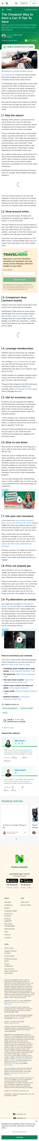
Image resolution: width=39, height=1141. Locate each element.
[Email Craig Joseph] (15, 773)
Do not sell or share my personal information (11, 971)
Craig (19, 770)
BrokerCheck (8, 1065)
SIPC (10, 1055)
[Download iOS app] (12, 881)
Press (6, 932)
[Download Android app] (26, 881)
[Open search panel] (16, 3)
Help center (25, 902)
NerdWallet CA (21, 1118)
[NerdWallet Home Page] (7, 3)
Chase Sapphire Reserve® (19, 688)
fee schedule (15, 1063)
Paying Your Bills (27, 708)
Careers (7, 908)
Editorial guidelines (8, 920)
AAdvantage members (23, 389)
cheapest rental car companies (17, 316)
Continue (19, 1137)
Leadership (8, 905)
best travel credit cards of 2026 (17, 665)
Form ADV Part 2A (26, 1058)
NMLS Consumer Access (11, 1002)
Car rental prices (8, 75)
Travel (9, 9)
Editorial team (9, 929)
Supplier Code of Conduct (10, 952)
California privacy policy (10, 960)
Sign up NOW (19, 279)
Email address (7, 270)
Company (7, 902)
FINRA (6, 1055)
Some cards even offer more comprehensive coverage (19, 543)
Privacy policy (9, 956)
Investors (7, 937)
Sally (19, 741)
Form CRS (17, 1058)
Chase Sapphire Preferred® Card (22, 671)
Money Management (10, 708)
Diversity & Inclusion (8, 915)
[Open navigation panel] (2, 3)
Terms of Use (30, 286)
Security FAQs (26, 905)
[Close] (36, 1121)
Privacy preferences (8, 965)
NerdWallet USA (21, 1114)
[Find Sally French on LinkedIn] (22, 743)
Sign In (24, 3)
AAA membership (21, 362)
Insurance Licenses (18, 1018)
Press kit (7, 934)
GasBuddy (17, 570)
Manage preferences (19, 1132)
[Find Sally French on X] (15, 743)
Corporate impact (10, 911)
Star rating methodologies (9, 925)
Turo (22, 606)
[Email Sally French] (19, 743)
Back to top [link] (8, 728)
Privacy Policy (11, 1060)
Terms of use (9, 948)
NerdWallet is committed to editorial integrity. (18, 71)
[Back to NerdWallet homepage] (3, 9)
